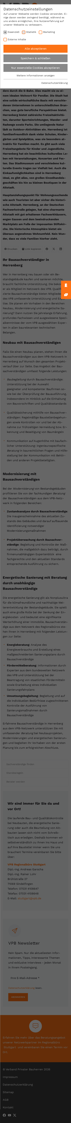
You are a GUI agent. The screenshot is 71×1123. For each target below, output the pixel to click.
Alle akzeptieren (36, 48)
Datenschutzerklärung (54, 83)
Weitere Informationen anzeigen (36, 75)
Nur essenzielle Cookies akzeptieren (35, 67)
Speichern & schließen (35, 58)
